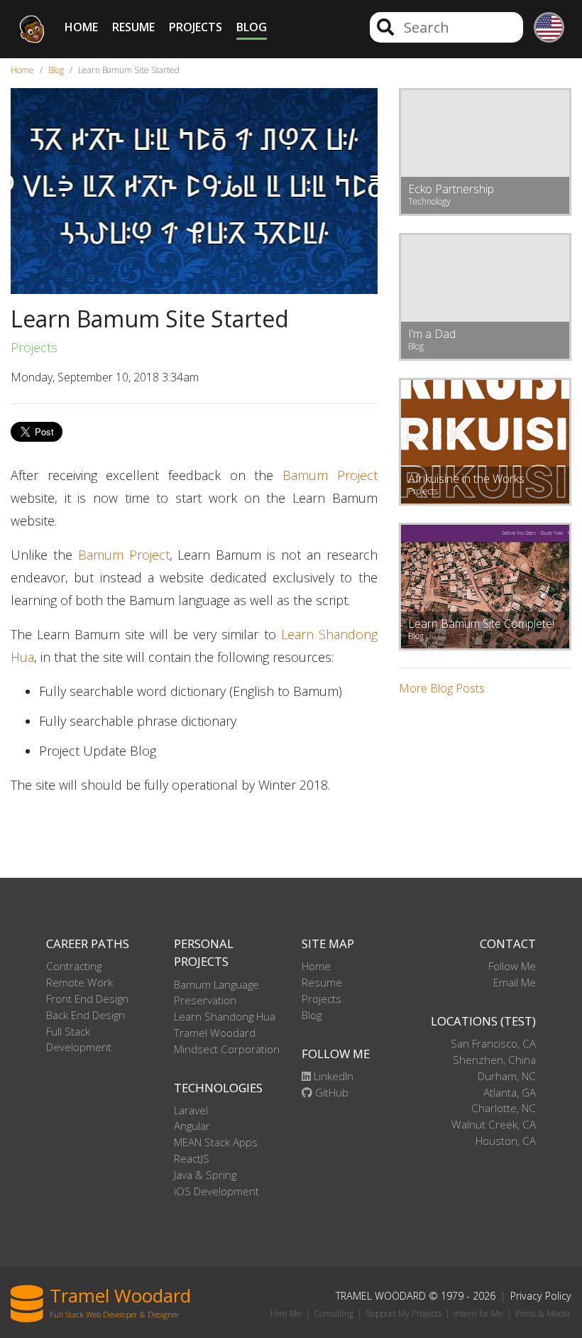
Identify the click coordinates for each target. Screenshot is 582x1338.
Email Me (514, 982)
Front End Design (87, 998)
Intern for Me (478, 1313)
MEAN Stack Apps (216, 1142)
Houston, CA (506, 1140)
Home (81, 27)
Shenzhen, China (494, 1060)
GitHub (330, 1092)
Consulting (333, 1313)
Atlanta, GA (509, 1092)
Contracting (73, 966)
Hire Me (286, 1313)
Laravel (191, 1110)
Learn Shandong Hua (224, 1016)
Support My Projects (403, 1313)
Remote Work (79, 982)
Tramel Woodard (215, 1033)
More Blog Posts (442, 688)
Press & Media (542, 1313)
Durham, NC (507, 1076)
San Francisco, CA (493, 1043)
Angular (192, 1126)
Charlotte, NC (503, 1108)
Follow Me (512, 966)
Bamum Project (330, 475)
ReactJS (191, 1158)
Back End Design (85, 1015)
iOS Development (216, 1191)
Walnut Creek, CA (493, 1124)
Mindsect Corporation (227, 1049)
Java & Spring (205, 1175)
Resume (133, 27)
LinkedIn (332, 1076)
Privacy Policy (540, 1295)
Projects (195, 27)
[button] (543, 29)
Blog (251, 27)
